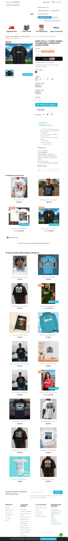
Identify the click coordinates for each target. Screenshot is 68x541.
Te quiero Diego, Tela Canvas (48, 364)
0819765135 (15, 2)
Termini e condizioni (26, 511)
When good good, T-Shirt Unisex (19, 364)
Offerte (7, 507)
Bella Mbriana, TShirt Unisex (20, 450)
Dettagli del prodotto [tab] (45, 125)
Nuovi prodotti (9, 510)
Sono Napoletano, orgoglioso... (49, 200)
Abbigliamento (43, 11)
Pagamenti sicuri (25, 517)
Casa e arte (55, 11)
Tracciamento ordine (41, 507)
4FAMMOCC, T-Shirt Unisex (19, 228)
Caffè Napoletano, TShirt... (48, 421)
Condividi (43, 114)
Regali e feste (43, 14)
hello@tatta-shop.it (56, 524)
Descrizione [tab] (42, 122)
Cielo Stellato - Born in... (19, 421)
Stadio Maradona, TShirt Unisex (20, 306)
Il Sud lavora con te (25, 530)
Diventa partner (24, 519)
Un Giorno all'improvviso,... (19, 479)
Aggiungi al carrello (46, 105)
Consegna (23, 509)
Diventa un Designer (48, 539)
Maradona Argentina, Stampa (19, 277)
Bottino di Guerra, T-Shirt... (49, 228)
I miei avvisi (38, 514)
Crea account (39, 512)
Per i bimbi (8, 518)
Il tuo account (41, 505)
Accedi (37, 510)
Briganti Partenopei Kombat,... (48, 306)
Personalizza (44, 17)
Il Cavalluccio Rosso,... (19, 200)
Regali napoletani (25, 527)
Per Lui (7, 520)
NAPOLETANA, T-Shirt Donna (48, 392)
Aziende (55, 17)
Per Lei (7, 516)
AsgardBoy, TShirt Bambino (48, 450)
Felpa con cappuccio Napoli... (48, 335)
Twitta (47, 114)
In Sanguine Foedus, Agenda (20, 335)
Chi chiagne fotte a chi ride (20, 392)
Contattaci (23, 536)
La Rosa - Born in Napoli (48, 277)
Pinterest (51, 114)
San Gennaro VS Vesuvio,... (48, 479)
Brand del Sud (43, 7)
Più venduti (8, 512)
